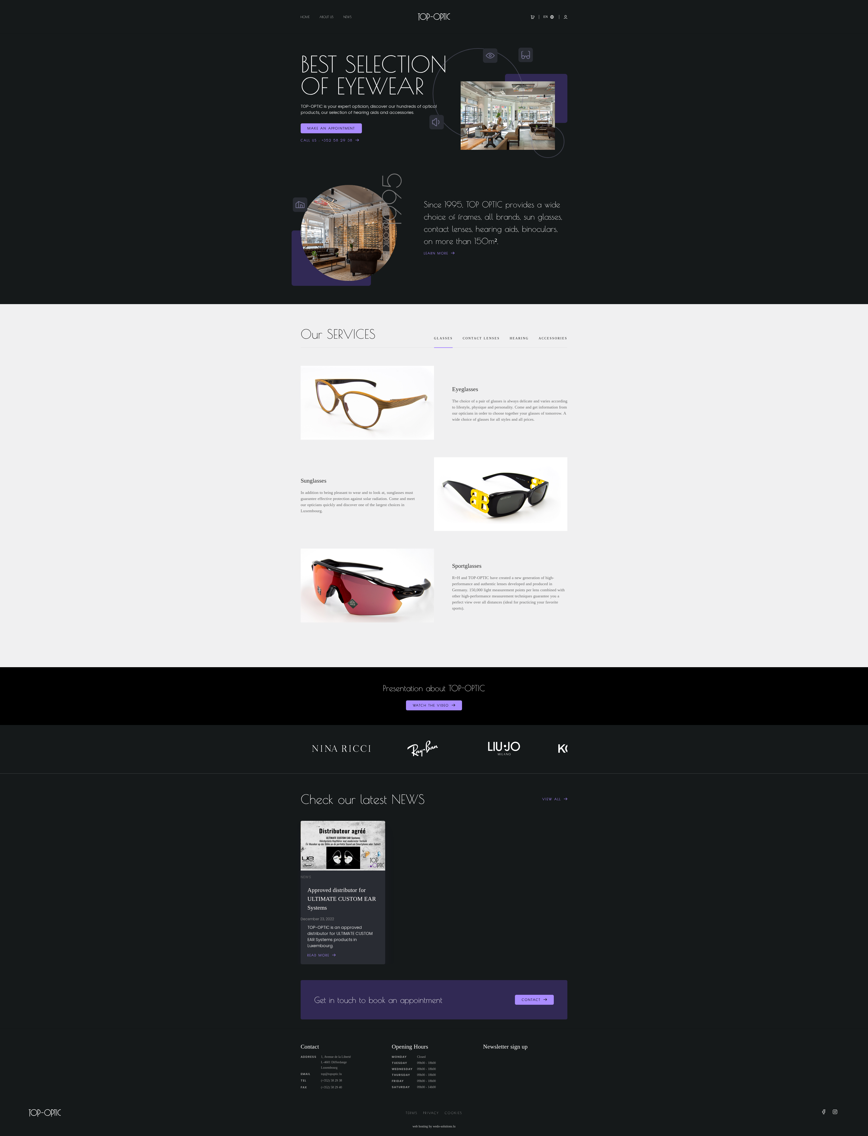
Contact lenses (481, 338)
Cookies (453, 1113)
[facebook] (823, 1113)
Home (304, 17)
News (347, 17)
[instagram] (835, 1113)
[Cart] (535, 17)
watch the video (431, 705)
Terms (411, 1113)
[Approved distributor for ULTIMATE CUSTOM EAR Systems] (343, 846)
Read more (318, 955)
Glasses (443, 338)
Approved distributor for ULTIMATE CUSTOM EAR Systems (341, 899)
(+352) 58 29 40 (331, 1087)
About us (326, 17)
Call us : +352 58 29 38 (327, 140)
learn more (436, 253)
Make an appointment (331, 128)
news (306, 877)
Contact (531, 1000)
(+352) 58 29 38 (331, 1080)
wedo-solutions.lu (444, 1126)
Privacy (431, 1113)
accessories (553, 338)
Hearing (519, 338)
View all (551, 799)
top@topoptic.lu (331, 1074)
